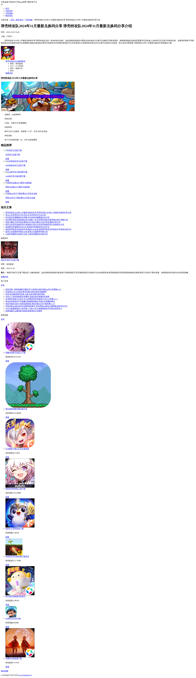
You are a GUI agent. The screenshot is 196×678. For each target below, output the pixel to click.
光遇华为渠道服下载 (13, 658)
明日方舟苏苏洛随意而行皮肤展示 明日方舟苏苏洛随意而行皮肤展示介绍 (34, 224)
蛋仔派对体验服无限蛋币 (15, 596)
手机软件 (9, 11)
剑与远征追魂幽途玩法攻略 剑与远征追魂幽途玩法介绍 (27, 217)
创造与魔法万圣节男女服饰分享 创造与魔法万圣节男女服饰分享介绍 (32, 222)
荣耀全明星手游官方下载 (15, 353)
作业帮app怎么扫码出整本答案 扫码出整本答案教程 (26, 292)
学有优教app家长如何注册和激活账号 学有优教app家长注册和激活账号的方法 (36, 306)
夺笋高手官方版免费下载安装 (17, 556)
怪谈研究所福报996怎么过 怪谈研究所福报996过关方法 (27, 227)
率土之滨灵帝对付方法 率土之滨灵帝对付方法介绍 (25, 215)
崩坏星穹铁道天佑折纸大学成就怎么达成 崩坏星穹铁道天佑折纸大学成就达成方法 (38, 229)
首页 (7, 8)
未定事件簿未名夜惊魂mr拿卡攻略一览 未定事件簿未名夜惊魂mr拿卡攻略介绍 (36, 220)
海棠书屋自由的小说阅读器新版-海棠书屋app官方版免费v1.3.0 (30, 304)
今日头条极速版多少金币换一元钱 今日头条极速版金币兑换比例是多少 (33, 308)
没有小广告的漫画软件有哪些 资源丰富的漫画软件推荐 (27, 297)
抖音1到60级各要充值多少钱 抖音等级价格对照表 (25, 294)
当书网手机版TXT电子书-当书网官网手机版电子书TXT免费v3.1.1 (31, 299)
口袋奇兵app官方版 (13, 618)
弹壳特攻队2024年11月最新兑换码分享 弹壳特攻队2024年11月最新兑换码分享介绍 (38, 212)
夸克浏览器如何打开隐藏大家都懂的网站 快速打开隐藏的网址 (30, 301)
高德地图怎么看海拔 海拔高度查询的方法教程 (23, 311)
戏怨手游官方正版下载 (10, 260)
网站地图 (4, 671)
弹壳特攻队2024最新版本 (15, 61)
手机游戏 (9, 13)
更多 (3, 285)
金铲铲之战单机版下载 (14, 529)
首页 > (13, 20)
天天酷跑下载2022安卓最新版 (17, 449)
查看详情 (9, 73)
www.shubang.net (25, 675)
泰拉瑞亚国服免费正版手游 (16, 409)
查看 (7, 361)
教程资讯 (9, 16)
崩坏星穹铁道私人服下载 (15, 489)
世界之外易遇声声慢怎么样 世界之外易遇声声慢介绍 (26, 232)
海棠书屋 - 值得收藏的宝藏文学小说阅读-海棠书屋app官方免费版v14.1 (33, 289)
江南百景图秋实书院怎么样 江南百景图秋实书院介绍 (26, 234)
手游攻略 (28, 20)
